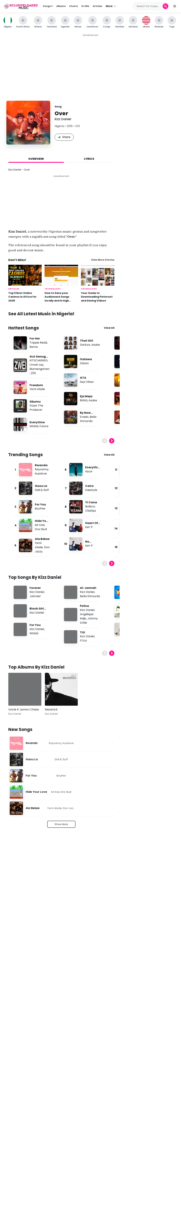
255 (33, 373)
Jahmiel (35, 596)
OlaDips (90, 511)
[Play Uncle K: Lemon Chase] (16, 698)
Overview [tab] (36, 159)
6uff (46, 490)
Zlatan (84, 363)
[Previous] (104, 440)
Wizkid (34, 426)
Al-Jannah (88, 588)
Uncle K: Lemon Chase (23, 709)
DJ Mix (85, 6)
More (109, 6)
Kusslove (41, 474)
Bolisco (90, 506)
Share (66, 137)
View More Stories (102, 260)
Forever (35, 588)
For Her (35, 338)
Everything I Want (92, 469)
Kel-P (89, 527)
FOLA (83, 641)
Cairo (89, 486)
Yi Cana (91, 502)
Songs (47, 6)
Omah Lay (36, 365)
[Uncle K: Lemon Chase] (24, 689)
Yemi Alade (37, 389)
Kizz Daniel (63, 119)
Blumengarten (39, 369)
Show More (61, 824)
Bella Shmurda (88, 419)
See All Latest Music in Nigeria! (41, 314)
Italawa (86, 359)
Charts (73, 6)
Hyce (88, 471)
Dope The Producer (36, 407)
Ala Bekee (42, 539)
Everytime (37, 422)
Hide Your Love (36, 792)
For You (40, 504)
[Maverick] (61, 689)
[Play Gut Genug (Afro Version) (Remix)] (20, 365)
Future (43, 426)
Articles (97, 6)
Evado (84, 417)
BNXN (83, 400)
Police (84, 606)
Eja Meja (86, 396)
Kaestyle (91, 490)
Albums (61, 6)
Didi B (38, 490)
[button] (174, 6)
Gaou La (41, 486)
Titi (82, 632)
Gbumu (35, 402)
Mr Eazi (40, 525)
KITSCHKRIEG (39, 360)
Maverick (51, 709)
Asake (95, 345)
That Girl (86, 341)
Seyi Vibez (87, 382)
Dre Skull (41, 529)
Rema (34, 347)
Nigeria (59, 126)
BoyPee (40, 508)
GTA (83, 378)
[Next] (111, 440)
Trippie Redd (38, 343)
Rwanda (41, 465)
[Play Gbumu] (20, 406)
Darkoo (85, 345)
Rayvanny (41, 469)
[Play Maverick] (53, 698)
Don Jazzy (42, 549)
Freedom (36, 385)
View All (109, 328)
